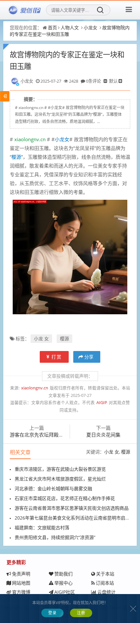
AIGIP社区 (64, 592)
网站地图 (21, 583)
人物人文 (70, 27)
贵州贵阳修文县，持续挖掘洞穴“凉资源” (55, 537)
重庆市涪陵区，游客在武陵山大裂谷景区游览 (60, 469)
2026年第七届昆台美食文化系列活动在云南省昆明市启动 (72, 518)
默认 (113, 81)
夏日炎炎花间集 (103, 434)
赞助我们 (63, 574)
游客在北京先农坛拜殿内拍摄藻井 (46, 434)
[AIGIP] (25, 10)
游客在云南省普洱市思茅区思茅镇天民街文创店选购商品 (72, 508)
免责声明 (21, 574)
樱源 (64, 338)
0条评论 (93, 81)
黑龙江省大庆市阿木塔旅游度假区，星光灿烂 (60, 479)
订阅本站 (105, 583)
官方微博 (21, 592)
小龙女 (90, 27)
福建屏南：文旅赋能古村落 (42, 527)
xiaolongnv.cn (29, 139)
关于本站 (105, 574)
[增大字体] (121, 81)
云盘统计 (106, 592)
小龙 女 (41, 338)
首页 (52, 27)
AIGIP (101, 402)
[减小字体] (106, 81)
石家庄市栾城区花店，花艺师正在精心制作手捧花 (65, 498)
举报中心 (63, 583)
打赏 (56, 357)
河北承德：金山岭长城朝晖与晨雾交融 (53, 488)
